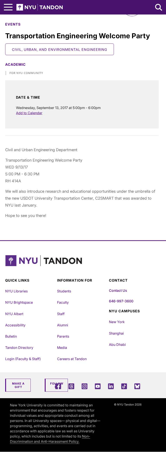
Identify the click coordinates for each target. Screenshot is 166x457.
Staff (61, 314)
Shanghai (116, 333)
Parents (63, 336)
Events (13, 24)
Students (64, 291)
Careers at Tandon (72, 359)
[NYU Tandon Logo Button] (82, 266)
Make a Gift (18, 385)
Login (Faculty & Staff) (23, 359)
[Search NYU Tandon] (158, 7)
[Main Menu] (8, 7)
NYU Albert (14, 314)
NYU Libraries (16, 291)
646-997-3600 (121, 301)
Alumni (62, 325)
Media (62, 347)
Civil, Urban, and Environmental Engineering (59, 49)
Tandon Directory (19, 347)
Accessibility (15, 325)
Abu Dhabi (117, 344)
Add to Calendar (29, 113)
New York (117, 322)
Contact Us (118, 290)
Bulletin (11, 336)
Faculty (63, 302)
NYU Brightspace (19, 302)
